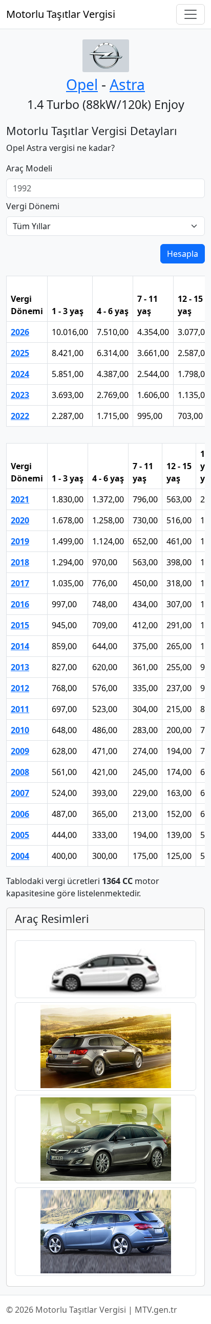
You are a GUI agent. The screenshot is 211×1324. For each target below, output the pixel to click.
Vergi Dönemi (32, 206)
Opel (82, 84)
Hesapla (182, 253)
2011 (20, 709)
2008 (20, 772)
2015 (20, 625)
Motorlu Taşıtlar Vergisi (60, 14)
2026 (20, 332)
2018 (20, 562)
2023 (20, 395)
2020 (20, 520)
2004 (20, 856)
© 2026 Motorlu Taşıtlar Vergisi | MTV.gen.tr (91, 1309)
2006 (20, 814)
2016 (20, 604)
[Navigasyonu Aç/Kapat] (190, 14)
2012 (20, 688)
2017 (20, 583)
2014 (20, 646)
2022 (20, 416)
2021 (20, 499)
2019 (20, 541)
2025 (20, 353)
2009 (20, 751)
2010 (20, 730)
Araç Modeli (29, 168)
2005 (20, 835)
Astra (127, 84)
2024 (20, 374)
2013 (20, 667)
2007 (20, 793)
